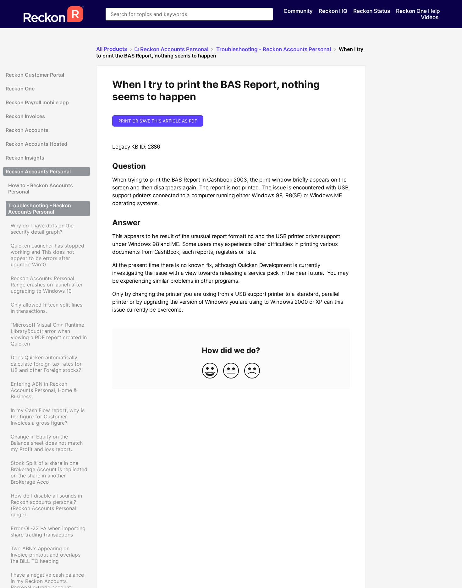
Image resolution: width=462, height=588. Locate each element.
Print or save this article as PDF (157, 120)
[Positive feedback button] (210, 371)
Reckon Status (372, 11)
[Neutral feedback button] (231, 371)
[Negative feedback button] (252, 371)
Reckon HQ (334, 11)
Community (298, 11)
